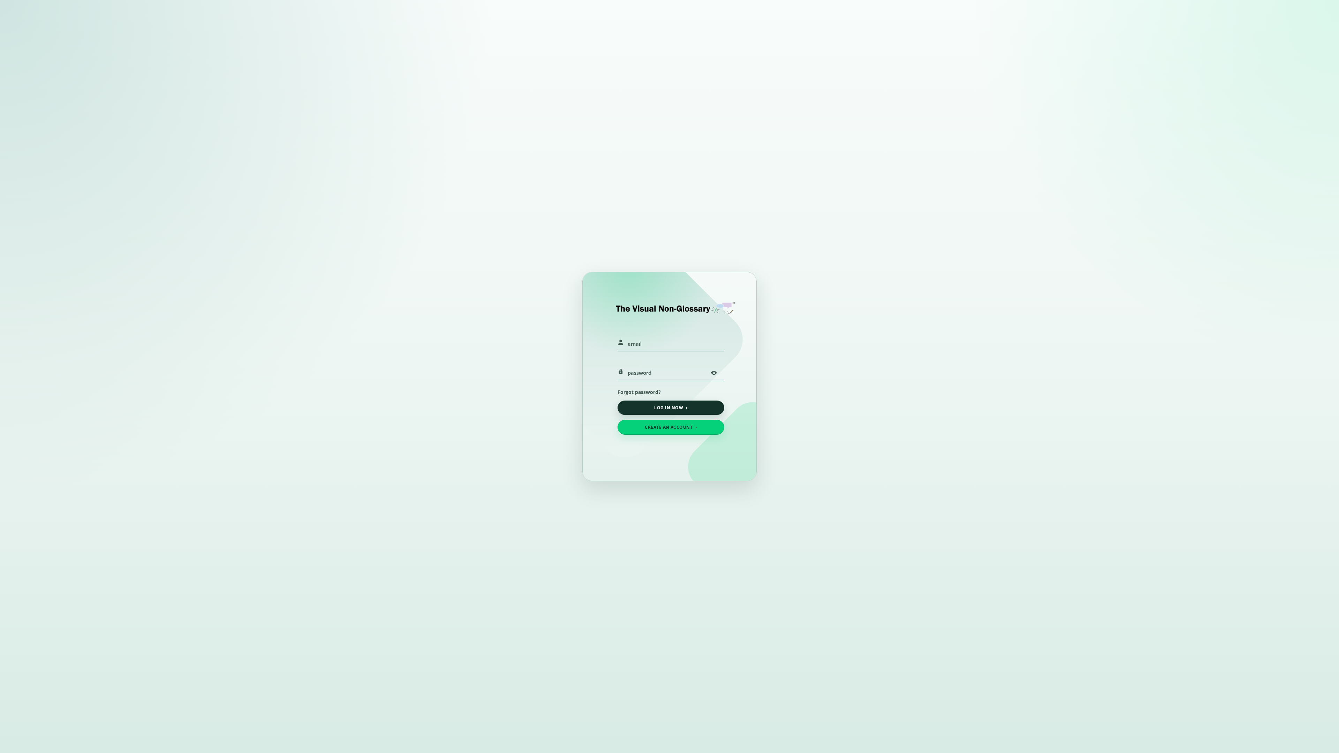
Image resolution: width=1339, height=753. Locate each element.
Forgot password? (639, 392)
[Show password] (713, 372)
